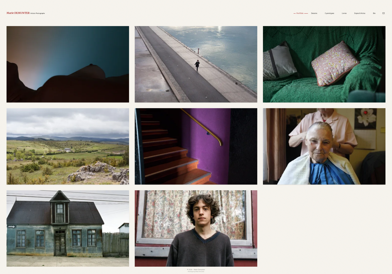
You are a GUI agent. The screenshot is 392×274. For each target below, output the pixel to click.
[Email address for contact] (382, 13)
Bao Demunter (200, 271)
